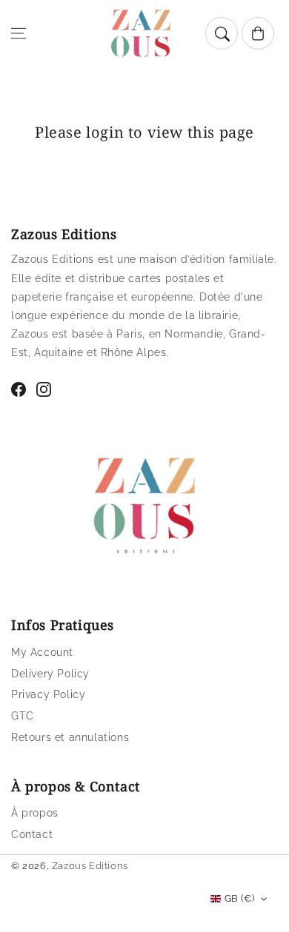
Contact (32, 834)
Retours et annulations (70, 737)
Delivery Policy (50, 674)
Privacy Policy (48, 694)
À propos (35, 813)
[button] (18, 33)
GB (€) (239, 898)
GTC (22, 716)
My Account (42, 652)
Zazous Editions (90, 865)
